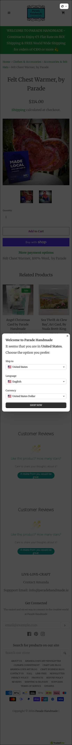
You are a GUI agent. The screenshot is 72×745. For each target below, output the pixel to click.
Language (11, 375)
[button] (64, 6)
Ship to (9, 361)
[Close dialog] (67, 336)
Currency (11, 390)
